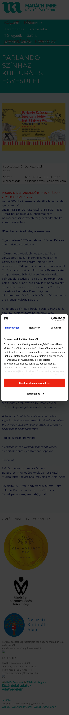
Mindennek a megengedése (34, 383)
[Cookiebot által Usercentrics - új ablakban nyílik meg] (51, 319)
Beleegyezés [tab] (12, 327)
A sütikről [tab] (56, 327)
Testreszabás (32, 393)
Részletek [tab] (34, 327)
